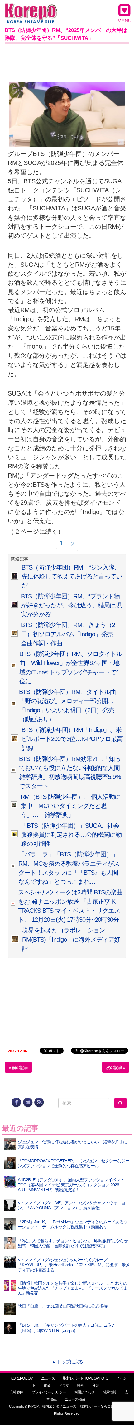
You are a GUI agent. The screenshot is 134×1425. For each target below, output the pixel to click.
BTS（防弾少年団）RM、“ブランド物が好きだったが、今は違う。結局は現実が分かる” (71, 605)
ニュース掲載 (75, 1399)
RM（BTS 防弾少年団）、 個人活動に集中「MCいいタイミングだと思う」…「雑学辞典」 (71, 805)
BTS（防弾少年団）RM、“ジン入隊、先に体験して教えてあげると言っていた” (72, 576)
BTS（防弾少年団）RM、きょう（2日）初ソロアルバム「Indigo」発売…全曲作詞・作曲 (70, 634)
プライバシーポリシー (48, 1392)
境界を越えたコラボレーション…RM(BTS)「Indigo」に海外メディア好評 (71, 939)
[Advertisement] (67, 61)
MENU (124, 20)
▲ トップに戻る (67, 1361)
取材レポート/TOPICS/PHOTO (85, 1378)
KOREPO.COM (22, 1378)
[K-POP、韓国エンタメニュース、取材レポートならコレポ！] (31, 9)
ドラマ (64, 1385)
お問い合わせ (84, 1392)
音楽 (95, 1385)
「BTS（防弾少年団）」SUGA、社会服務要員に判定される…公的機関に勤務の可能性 (71, 834)
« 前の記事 (18, 1067)
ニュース (48, 1378)
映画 (80, 1385)
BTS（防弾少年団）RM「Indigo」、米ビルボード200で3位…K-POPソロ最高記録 (72, 739)
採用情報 (109, 1392)
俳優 (47, 1385)
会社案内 (16, 1392)
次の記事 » (115, 1067)
